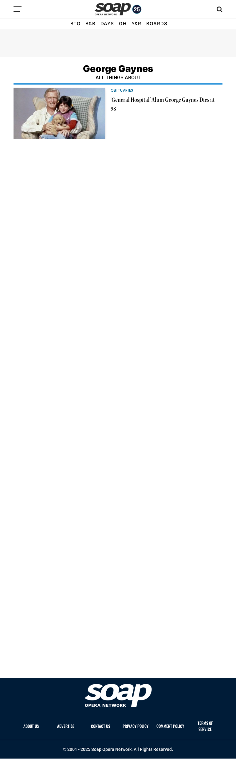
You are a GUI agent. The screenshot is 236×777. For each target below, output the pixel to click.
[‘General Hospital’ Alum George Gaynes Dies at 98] (59, 113)
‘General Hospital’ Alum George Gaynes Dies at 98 (163, 104)
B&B (90, 23)
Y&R (136, 23)
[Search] (218, 9)
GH (122, 23)
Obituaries (122, 90)
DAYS (107, 23)
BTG (75, 23)
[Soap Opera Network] (118, 9)
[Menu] (18, 9)
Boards (156, 23)
